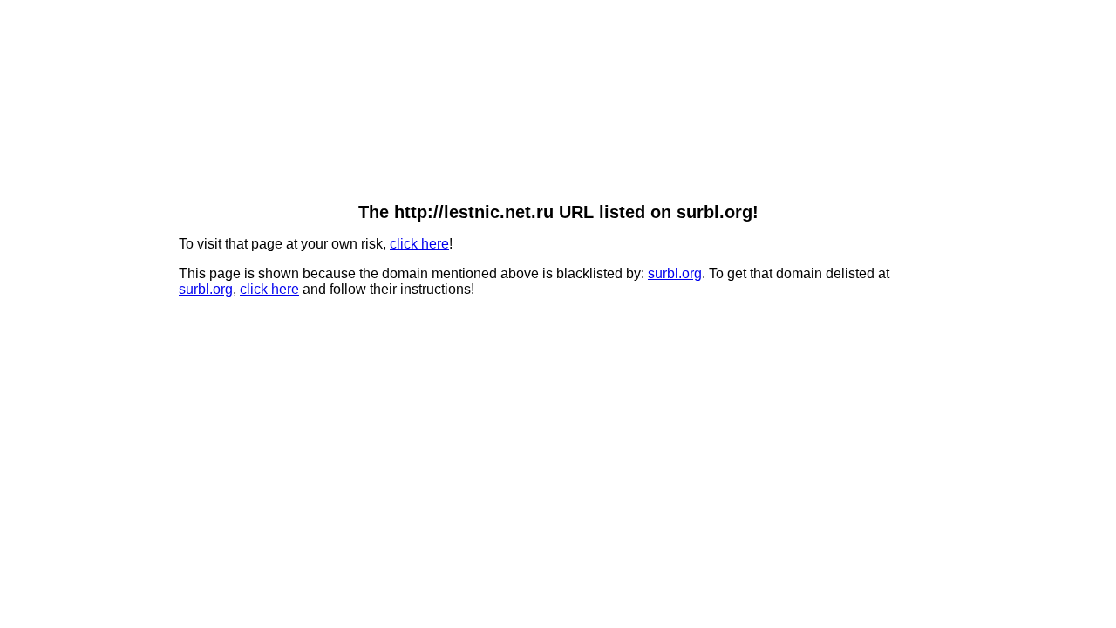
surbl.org (675, 273)
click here (419, 243)
